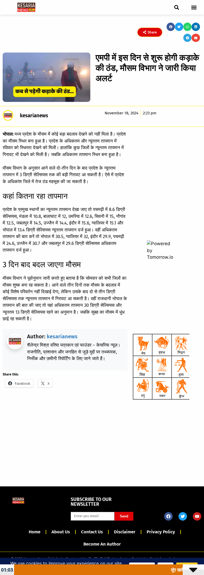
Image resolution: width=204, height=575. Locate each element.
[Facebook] (168, 516)
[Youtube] (197, 516)
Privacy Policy (161, 532)
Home (34, 532)
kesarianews (62, 336)
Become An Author (102, 544)
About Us (61, 532)
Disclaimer (124, 532)
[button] (176, 7)
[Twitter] (182, 516)
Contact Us (92, 532)
